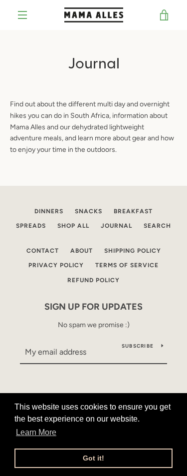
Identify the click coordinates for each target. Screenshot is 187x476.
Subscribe (138, 346)
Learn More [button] (36, 432)
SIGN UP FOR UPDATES (93, 306)
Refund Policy (93, 280)
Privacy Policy (56, 265)
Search (157, 225)
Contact (42, 250)
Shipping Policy (132, 250)
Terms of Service (127, 265)
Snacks (88, 211)
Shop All (73, 225)
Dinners (48, 211)
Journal (116, 225)
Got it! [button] (93, 458)
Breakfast (133, 211)
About (81, 250)
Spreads (31, 225)
